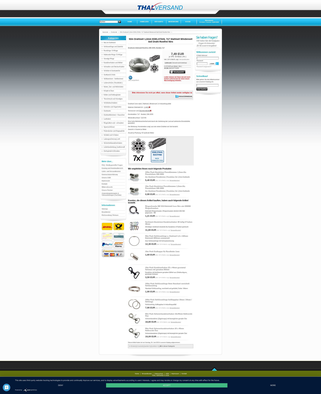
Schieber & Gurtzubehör (112, 71)
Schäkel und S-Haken (111, 135)
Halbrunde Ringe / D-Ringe (113, 55)
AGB (167, 374)
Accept (167, 385)
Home (130, 22)
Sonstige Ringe (109, 59)
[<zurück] (140, 346)
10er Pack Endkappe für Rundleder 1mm (162, 251)
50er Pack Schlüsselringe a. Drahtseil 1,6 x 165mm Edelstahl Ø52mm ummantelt (166, 237)
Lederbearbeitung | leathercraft (114, 147)
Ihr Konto (159, 22)
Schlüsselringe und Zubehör (113, 47)
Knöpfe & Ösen (109, 91)
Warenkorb (173, 22)
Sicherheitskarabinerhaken (113, 143)
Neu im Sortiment (109, 43)
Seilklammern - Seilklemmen (113, 79)
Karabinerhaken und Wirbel (113, 63)
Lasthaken (107, 119)
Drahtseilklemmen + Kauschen (114, 115)
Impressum (175, 374)
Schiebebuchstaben (110, 103)
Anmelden (144, 22)
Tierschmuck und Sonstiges (113, 99)
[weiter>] (147, 346)
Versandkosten (184, 59)
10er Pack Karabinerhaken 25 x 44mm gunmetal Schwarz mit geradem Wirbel (165, 269)
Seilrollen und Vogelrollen (112, 107)
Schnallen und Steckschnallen (114, 67)
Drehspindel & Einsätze (112, 151)
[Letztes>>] (155, 346)
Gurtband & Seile (109, 75)
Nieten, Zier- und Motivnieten (113, 87)
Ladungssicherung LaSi (112, 139)
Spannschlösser (109, 127)
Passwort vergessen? (204, 67)
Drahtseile (114, 32)
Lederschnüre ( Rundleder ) (113, 83)
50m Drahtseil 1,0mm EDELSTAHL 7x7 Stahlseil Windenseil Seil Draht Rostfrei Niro (145, 32)
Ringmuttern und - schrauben (114, 123)
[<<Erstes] (132, 346)
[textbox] (109, 21)
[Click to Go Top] (214, 370)
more (273, 385)
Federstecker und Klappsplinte (114, 131)
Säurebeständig (144, 111)
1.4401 (146, 107)
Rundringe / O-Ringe (111, 51)
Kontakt (184, 374)
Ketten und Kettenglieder (112, 95)
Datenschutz (158, 374)
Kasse (188, 22)
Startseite (105, 32)
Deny (60, 385)
